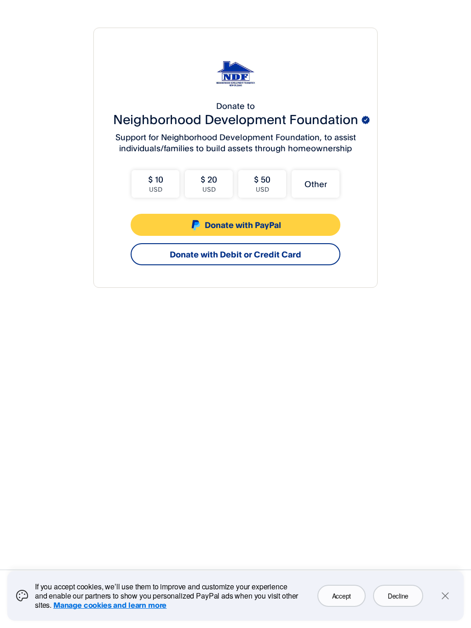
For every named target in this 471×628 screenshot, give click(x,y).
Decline (398, 595)
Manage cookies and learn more (110, 605)
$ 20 (209, 183)
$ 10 (155, 183)
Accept (341, 595)
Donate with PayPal (243, 225)
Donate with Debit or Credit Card (235, 254)
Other (315, 184)
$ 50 (262, 183)
